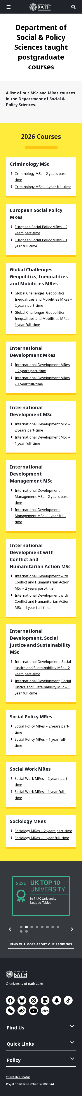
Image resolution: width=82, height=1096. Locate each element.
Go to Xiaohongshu (45, 1010)
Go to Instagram (33, 1000)
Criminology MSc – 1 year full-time (43, 186)
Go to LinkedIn (45, 1000)
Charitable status (18, 1077)
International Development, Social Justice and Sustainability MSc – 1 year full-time (43, 687)
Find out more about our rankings (41, 944)
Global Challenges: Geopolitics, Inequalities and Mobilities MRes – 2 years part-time (43, 299)
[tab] (21, 927)
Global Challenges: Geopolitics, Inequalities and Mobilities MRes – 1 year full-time (43, 318)
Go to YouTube (33, 1010)
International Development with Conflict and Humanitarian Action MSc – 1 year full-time (42, 601)
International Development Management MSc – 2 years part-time (42, 496)
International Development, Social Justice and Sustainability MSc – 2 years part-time (43, 667)
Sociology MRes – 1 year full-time (42, 837)
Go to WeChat (10, 1010)
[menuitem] (41, 1026)
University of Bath (41, 7)
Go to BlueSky (21, 1000)
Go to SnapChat (56, 1000)
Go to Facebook (10, 1000)
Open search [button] (73, 7)
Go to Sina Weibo (21, 1010)
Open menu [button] (8, 7)
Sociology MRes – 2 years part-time (43, 830)
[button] (10, 929)
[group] (41, 896)
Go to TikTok (68, 1000)
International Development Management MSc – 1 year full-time (40, 515)
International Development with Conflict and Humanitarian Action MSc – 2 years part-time (42, 582)
